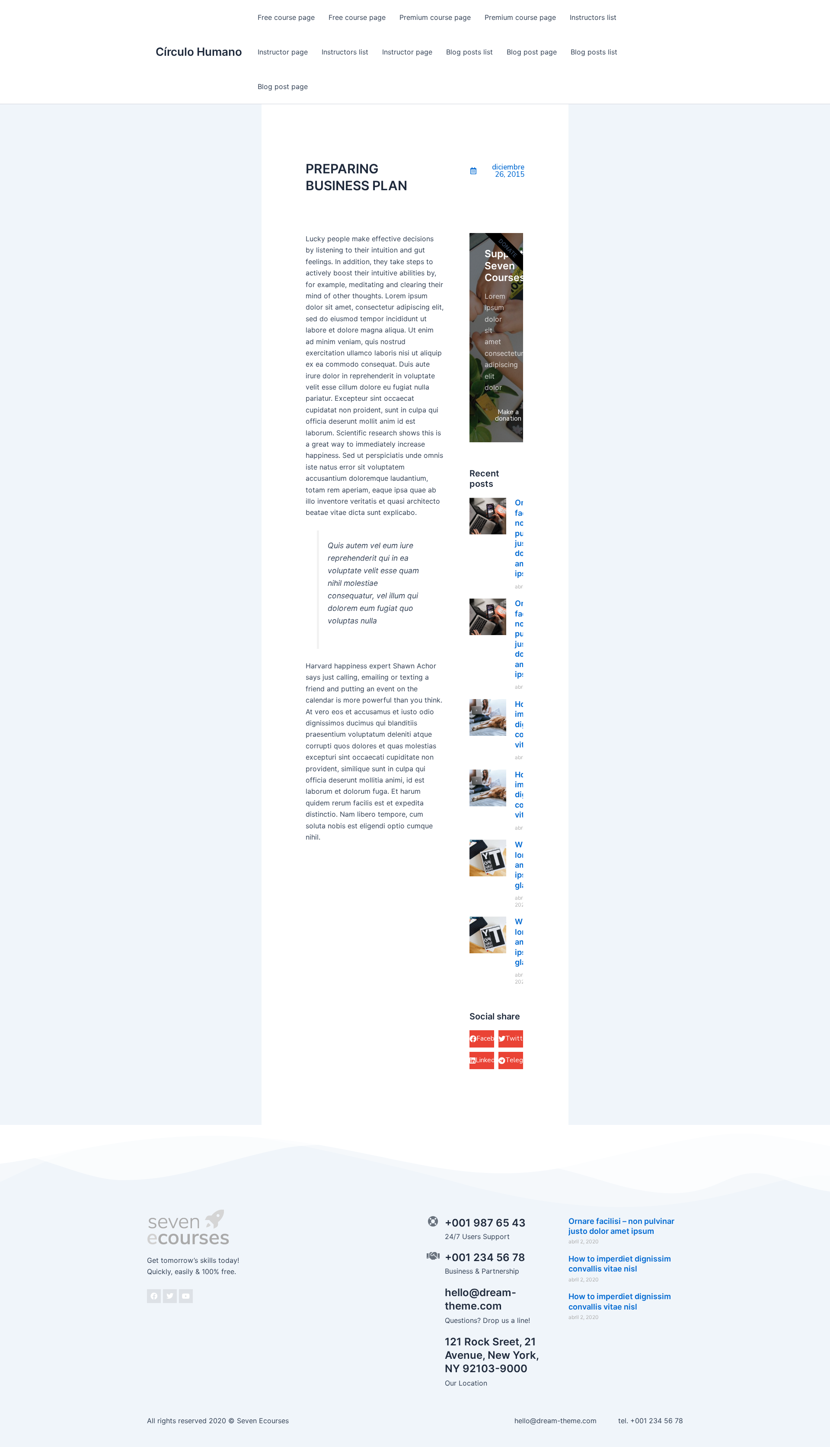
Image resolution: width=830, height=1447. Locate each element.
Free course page (286, 17)
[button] (481, 1039)
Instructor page (283, 52)
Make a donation (508, 415)
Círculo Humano (199, 51)
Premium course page (435, 17)
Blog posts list (469, 52)
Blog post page (532, 52)
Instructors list (593, 17)
